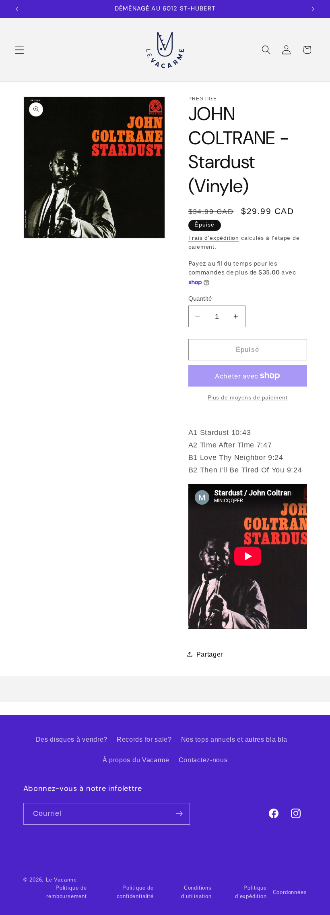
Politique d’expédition (251, 892)
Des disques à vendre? (72, 739)
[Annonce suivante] (313, 9)
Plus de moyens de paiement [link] (248, 398)
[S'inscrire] (179, 814)
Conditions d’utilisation (196, 892)
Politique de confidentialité (135, 892)
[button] (19, 50)
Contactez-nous (203, 759)
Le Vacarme (61, 880)
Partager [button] (209, 654)
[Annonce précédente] (17, 9)
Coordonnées (290, 892)
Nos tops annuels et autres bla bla (234, 739)
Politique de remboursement (66, 892)
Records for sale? (144, 739)
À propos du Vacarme (136, 759)
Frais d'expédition (213, 238)
